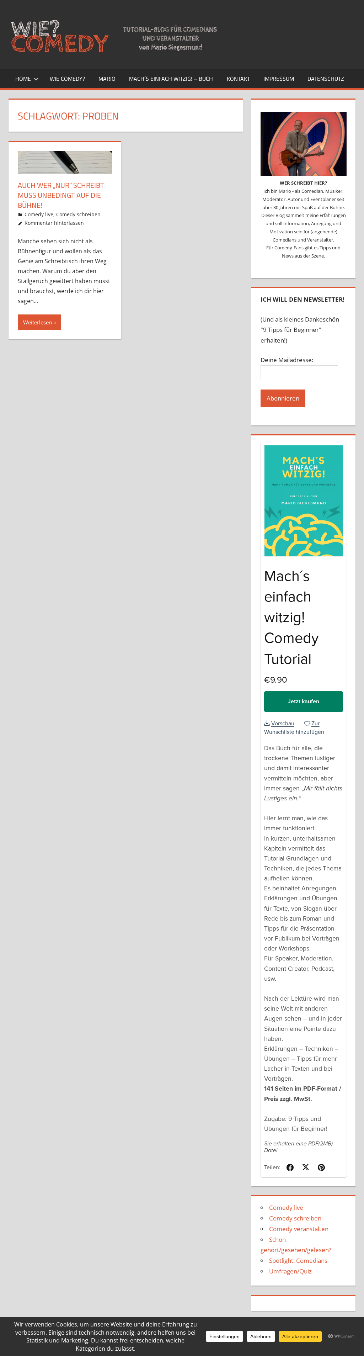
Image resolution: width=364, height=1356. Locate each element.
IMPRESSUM (278, 78)
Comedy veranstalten (298, 1229)
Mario (107, 78)
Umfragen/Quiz (290, 1271)
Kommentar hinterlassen (54, 222)
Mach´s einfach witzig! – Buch (171, 78)
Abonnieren (283, 398)
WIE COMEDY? (67, 78)
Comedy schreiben (78, 214)
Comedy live (39, 214)
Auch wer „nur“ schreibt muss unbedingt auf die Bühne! (61, 195)
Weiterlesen (37, 322)
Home (23, 78)
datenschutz (325, 78)
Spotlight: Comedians (298, 1260)
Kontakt (238, 78)
